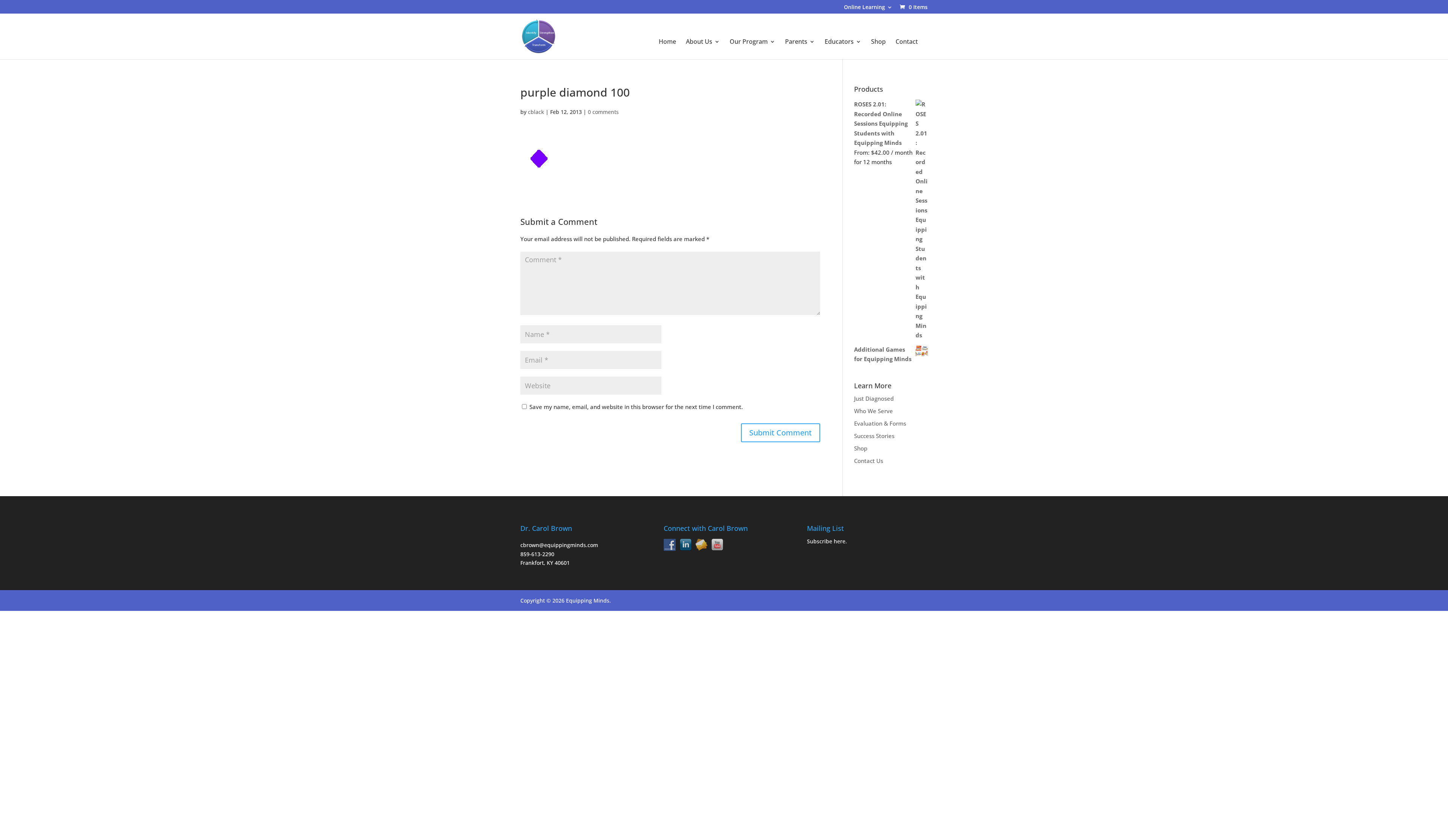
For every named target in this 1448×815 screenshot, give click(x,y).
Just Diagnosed (874, 398)
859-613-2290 (537, 554)
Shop (878, 42)
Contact (907, 42)
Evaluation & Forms (880, 423)
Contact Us (868, 460)
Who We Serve (873, 411)
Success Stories (874, 436)
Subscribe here (826, 541)
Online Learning (864, 8)
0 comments (603, 111)
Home (667, 42)
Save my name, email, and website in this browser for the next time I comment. (636, 407)
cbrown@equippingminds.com (559, 545)
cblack (536, 111)
